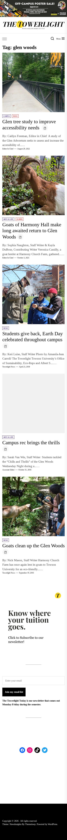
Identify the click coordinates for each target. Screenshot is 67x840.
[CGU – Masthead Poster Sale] (33, 1)
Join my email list (14, 692)
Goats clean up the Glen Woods (33, 545)
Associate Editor (8, 470)
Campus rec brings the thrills (31, 442)
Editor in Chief (7, 149)
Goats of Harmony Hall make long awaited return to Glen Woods (31, 231)
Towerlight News (8, 367)
